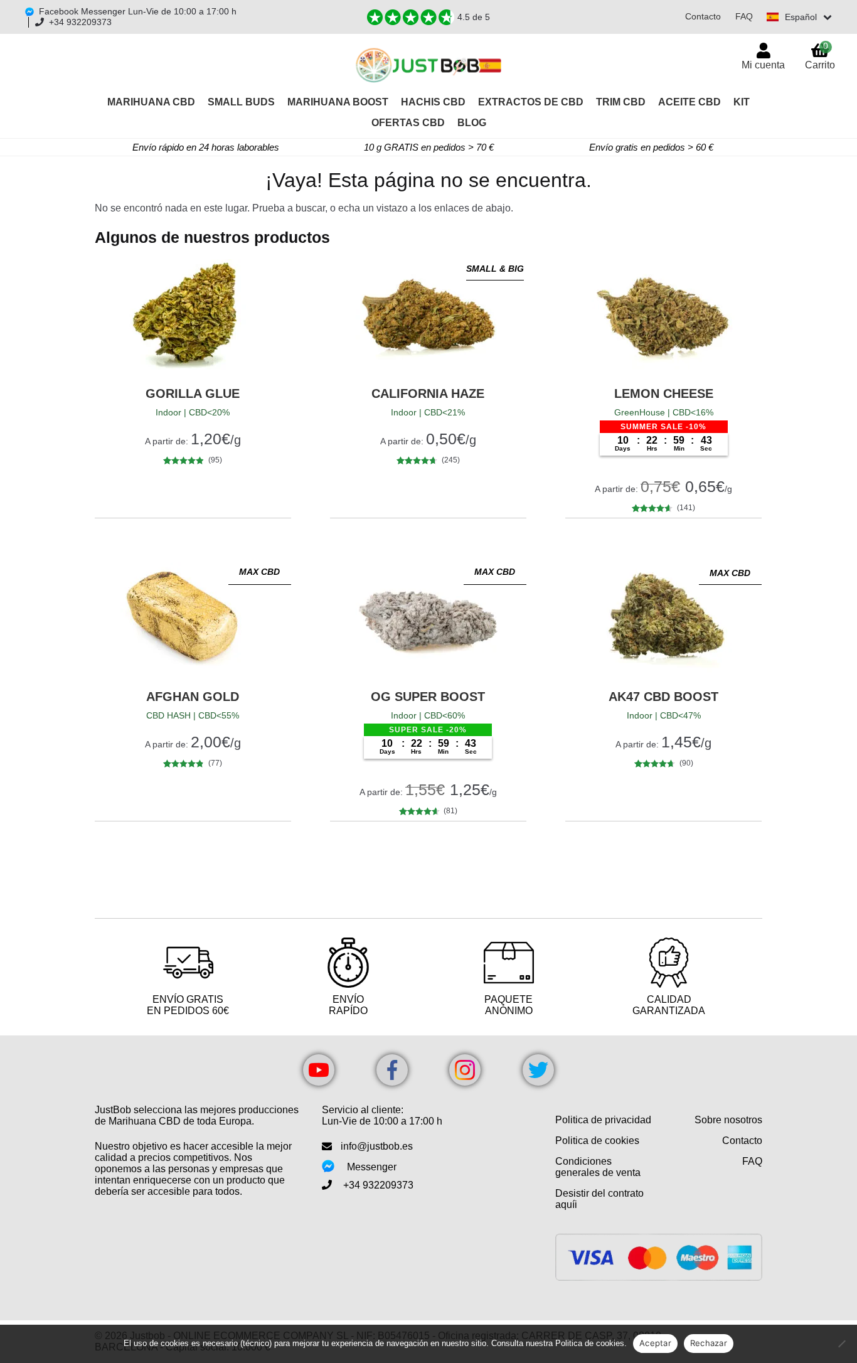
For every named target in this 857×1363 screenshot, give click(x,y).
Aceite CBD (689, 102)
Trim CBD (621, 102)
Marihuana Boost (337, 102)
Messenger (372, 1167)
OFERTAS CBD (408, 122)
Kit (741, 102)
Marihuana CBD (151, 102)
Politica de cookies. (591, 1343)
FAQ (744, 16)
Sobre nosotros (728, 1119)
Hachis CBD (433, 102)
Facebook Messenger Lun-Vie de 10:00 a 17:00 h (138, 11)
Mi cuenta (763, 65)
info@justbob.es (377, 1146)
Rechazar (708, 1343)
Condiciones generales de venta (598, 1167)
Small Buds (241, 102)
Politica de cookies (597, 1140)
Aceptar (655, 1343)
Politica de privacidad (603, 1119)
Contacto (703, 16)
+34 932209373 (80, 22)
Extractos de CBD (530, 102)
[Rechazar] (841, 1343)
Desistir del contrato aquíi (599, 1199)
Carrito (820, 55)
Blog (471, 122)
